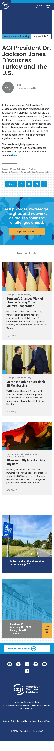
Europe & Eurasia (9, 172)
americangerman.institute (27, 88)
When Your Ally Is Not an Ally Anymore (25, 462)
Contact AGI (8, 721)
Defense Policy (28, 172)
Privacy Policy (44, 721)
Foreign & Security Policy (16, 36)
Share (11, 184)
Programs (37, 5)
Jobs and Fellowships (26, 721)
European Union (43, 172)
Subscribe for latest (17, 649)
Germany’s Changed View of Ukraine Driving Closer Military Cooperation (24, 302)
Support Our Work (27, 231)
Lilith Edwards (11, 490)
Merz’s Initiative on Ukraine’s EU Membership (25, 384)
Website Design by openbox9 (31, 731)
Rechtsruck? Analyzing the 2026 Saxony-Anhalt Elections (20, 628)
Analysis (32, 169)
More (48, 5)
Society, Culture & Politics (7, 448)
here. (14, 155)
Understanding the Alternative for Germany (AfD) (26, 563)
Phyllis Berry (11, 335)
